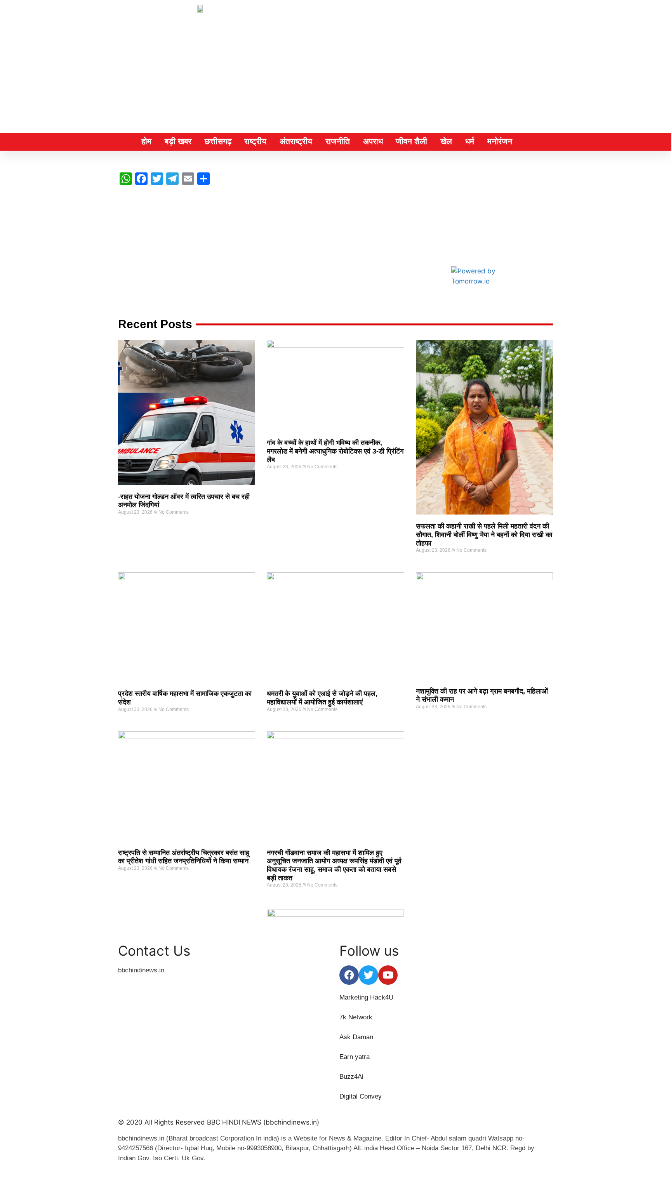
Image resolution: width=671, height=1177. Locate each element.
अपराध (373, 141)
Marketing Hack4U (366, 997)
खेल (446, 141)
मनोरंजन (499, 141)
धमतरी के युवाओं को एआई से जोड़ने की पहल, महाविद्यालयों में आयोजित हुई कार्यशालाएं (322, 698)
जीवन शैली (411, 141)
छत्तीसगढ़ (218, 141)
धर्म (469, 141)
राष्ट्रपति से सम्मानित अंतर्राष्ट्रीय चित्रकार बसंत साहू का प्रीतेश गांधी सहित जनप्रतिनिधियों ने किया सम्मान (183, 857)
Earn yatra (354, 1057)
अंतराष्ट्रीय (296, 141)
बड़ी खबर (178, 141)
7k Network (356, 1017)
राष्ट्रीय (255, 141)
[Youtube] (388, 975)
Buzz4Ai (352, 1076)
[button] (544, 141)
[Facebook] (349, 975)
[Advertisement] (335, 75)
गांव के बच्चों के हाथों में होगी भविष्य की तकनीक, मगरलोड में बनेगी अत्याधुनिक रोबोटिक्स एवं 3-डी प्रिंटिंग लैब (335, 451)
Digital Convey (360, 1096)
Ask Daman (356, 1037)
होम (146, 141)
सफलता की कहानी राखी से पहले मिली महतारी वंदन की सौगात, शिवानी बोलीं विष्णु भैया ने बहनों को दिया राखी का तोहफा (484, 534)
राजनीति (337, 141)
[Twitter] (368, 975)
